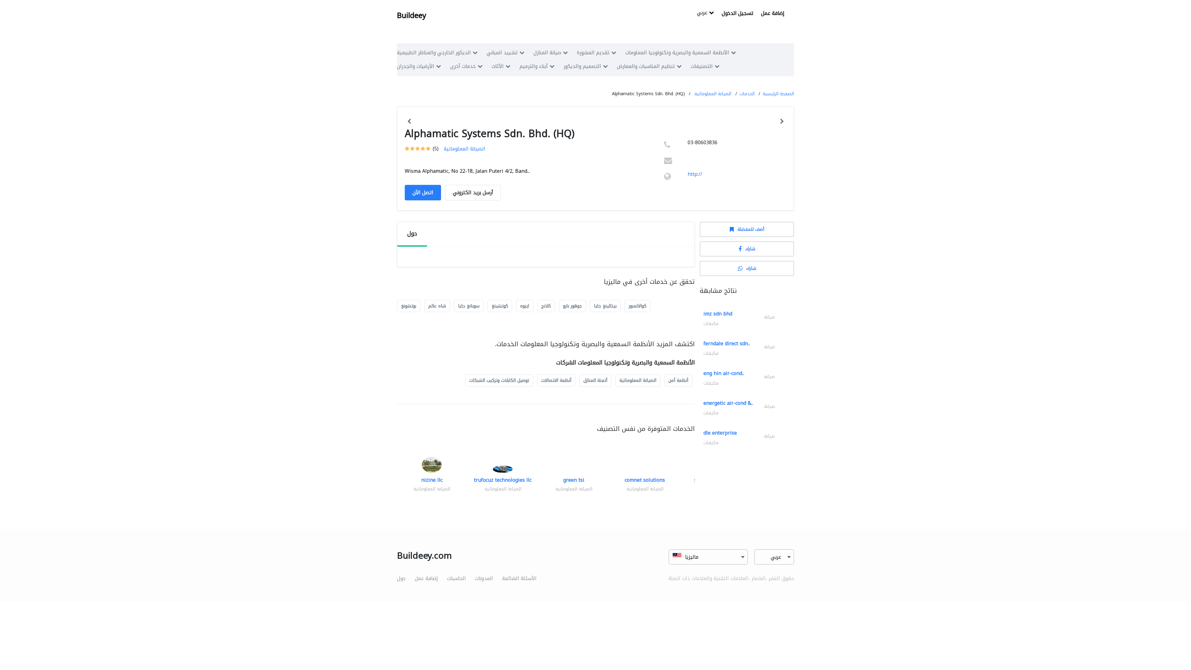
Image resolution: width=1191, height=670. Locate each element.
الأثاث (498, 66)
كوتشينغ (500, 306)
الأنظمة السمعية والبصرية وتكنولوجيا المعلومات (677, 52)
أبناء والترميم (534, 66)
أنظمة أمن (678, 380)
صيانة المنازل (547, 52)
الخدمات (747, 94)
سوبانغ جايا (469, 306)
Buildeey (411, 15)
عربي (703, 13)
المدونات (484, 578)
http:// (695, 174)
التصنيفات (702, 66)
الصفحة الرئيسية (778, 94)
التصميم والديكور (582, 66)
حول (401, 578)
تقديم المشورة (593, 52)
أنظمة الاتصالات (556, 380)
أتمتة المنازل (595, 380)
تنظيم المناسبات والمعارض (646, 66)
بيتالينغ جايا (605, 306)
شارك (750, 249)
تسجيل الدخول (737, 13)
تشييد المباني (502, 52)
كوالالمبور (637, 306)
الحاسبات (456, 578)
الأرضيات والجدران (415, 66)
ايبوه (524, 306)
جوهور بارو (572, 306)
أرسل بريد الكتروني (473, 192)
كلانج (546, 306)
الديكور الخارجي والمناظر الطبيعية (434, 52)
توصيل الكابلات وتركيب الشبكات (499, 380)
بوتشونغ (408, 306)
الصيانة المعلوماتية (712, 94)
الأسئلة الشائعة (519, 578)
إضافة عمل (772, 13)
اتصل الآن (423, 192)
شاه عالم (437, 306)
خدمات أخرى (463, 66)
